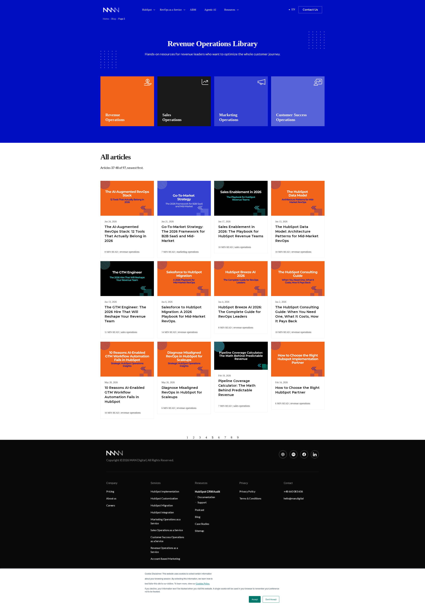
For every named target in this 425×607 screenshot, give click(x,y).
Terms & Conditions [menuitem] (250, 498)
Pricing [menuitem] (110, 491)
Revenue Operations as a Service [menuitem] (164, 549)
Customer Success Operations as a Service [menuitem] (167, 539)
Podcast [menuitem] (199, 509)
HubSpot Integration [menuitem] (162, 512)
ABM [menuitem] (193, 9)
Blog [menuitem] (197, 516)
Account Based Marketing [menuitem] (165, 558)
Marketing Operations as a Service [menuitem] (165, 521)
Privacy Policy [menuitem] (247, 491)
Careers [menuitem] (110, 505)
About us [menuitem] (111, 498)
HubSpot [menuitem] (147, 9)
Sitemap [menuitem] (199, 530)
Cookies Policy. (203, 583)
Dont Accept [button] (270, 599)
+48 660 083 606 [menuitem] (293, 491)
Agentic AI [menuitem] (210, 9)
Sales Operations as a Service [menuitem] (167, 530)
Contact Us (310, 9)
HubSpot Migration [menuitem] (162, 505)
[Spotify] (294, 454)
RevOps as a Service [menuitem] (171, 9)
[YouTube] (283, 454)
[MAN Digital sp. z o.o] (111, 9)
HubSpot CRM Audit (207, 491)
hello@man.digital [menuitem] (294, 498)
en (293, 9)
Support (202, 502)
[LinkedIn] (315, 454)
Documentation (206, 497)
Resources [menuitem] (229, 9)
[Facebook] (304, 454)
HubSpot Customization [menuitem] (164, 498)
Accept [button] (255, 599)
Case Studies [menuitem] (202, 523)
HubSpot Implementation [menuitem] (165, 491)
